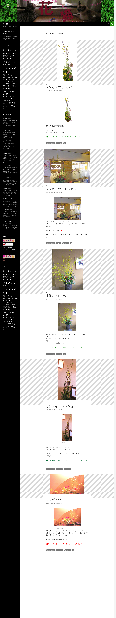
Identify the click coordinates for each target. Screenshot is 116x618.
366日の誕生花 (7, 114)
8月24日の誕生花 (7, 141)
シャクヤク (5, 83)
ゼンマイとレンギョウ (61, 406)
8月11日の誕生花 (7, 221)
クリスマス (6, 79)
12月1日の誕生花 (7, 130)
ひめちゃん (10, 56)
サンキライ (14, 81)
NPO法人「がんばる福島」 (9, 249)
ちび (4, 56)
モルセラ (59, 243)
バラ (13, 91)
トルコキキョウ (7, 91)
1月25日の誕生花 (7, 188)
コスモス (9, 81)
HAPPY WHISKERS (7, 247)
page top (7, 259)
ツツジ (4, 86)
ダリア (4, 85)
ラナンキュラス (11, 100)
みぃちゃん (7, 58)
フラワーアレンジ (8, 96)
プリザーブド (11, 98)
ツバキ (7, 86)
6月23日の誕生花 (7, 165)
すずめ (13, 53)
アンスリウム (7, 75)
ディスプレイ (8, 89)
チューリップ (60, 468)
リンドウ (5, 103)
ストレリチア (11, 83)
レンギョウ (59, 143)
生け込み (5, 106)
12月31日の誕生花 (7, 198)
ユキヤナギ (5, 100)
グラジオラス (14, 79)
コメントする (59, 90)
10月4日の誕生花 (7, 118)
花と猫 (5, 24)
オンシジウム (6, 77)
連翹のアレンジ (56, 295)
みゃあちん (9, 61)
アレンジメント (50, 143)
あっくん (7, 50)
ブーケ (5, 98)
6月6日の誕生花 (7, 177)
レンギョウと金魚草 (59, 87)
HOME (94, 23)
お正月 (14, 50)
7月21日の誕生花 (7, 153)
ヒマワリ (6, 94)
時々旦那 (107, 23)
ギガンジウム (14, 77)
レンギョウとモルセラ (61, 189)
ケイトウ (5, 81)
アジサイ (10, 64)
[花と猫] (9, 256)
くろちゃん (7, 53)
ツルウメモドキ (13, 86)
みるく (5, 65)
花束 (4, 109)
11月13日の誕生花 (7, 209)
